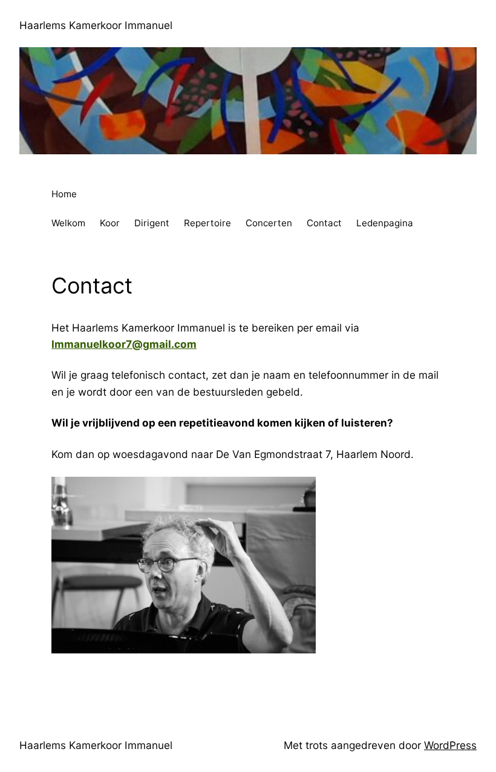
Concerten (269, 223)
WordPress (450, 745)
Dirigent (151, 223)
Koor (110, 223)
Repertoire (207, 223)
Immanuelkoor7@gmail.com (124, 344)
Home (64, 194)
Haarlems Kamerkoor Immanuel (95, 25)
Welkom (68, 223)
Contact (324, 223)
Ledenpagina (384, 223)
